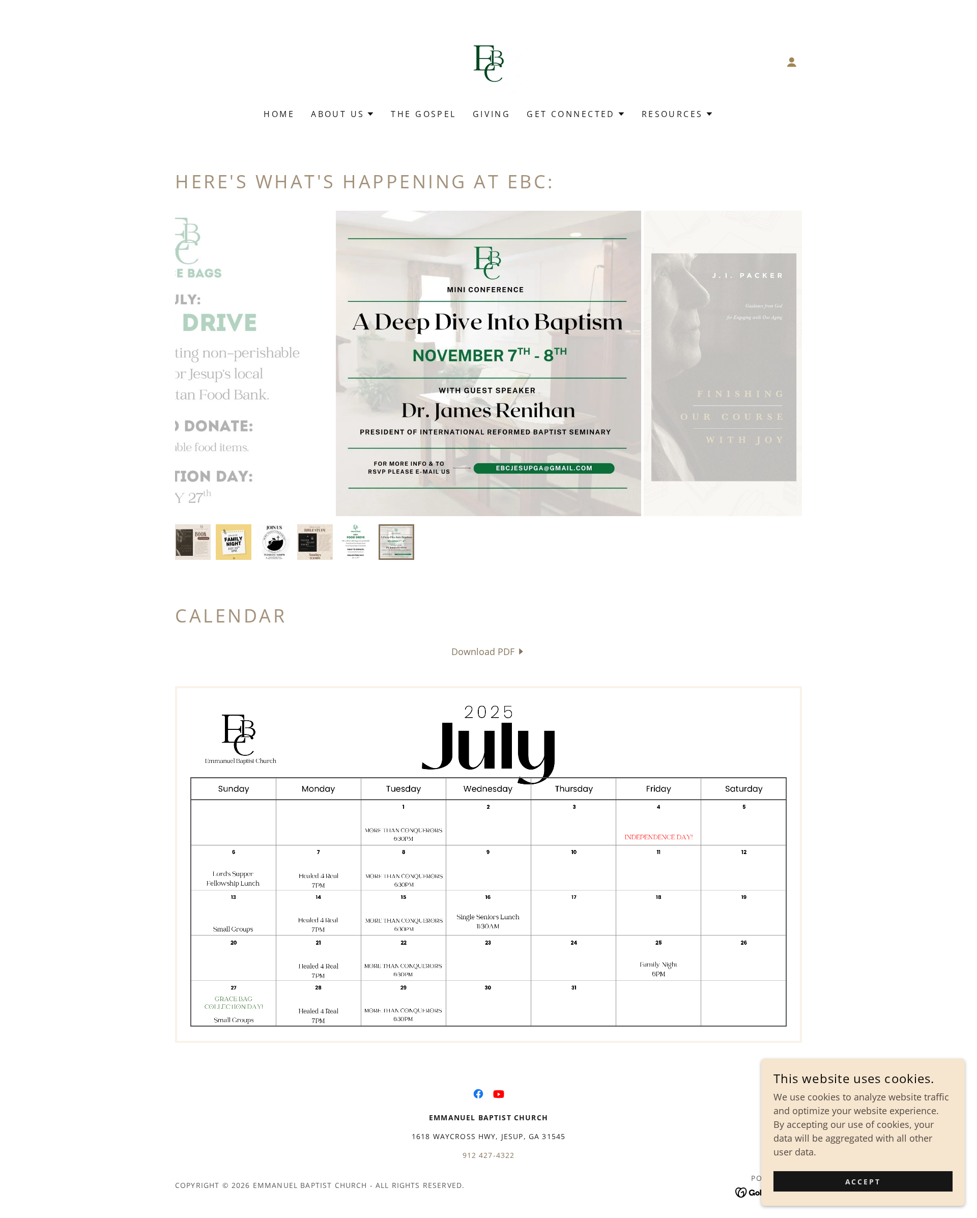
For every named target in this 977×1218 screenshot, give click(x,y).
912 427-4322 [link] (489, 1155)
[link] (488, 61)
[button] (792, 62)
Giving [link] (492, 114)
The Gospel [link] (423, 114)
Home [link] (279, 114)
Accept (863, 1181)
